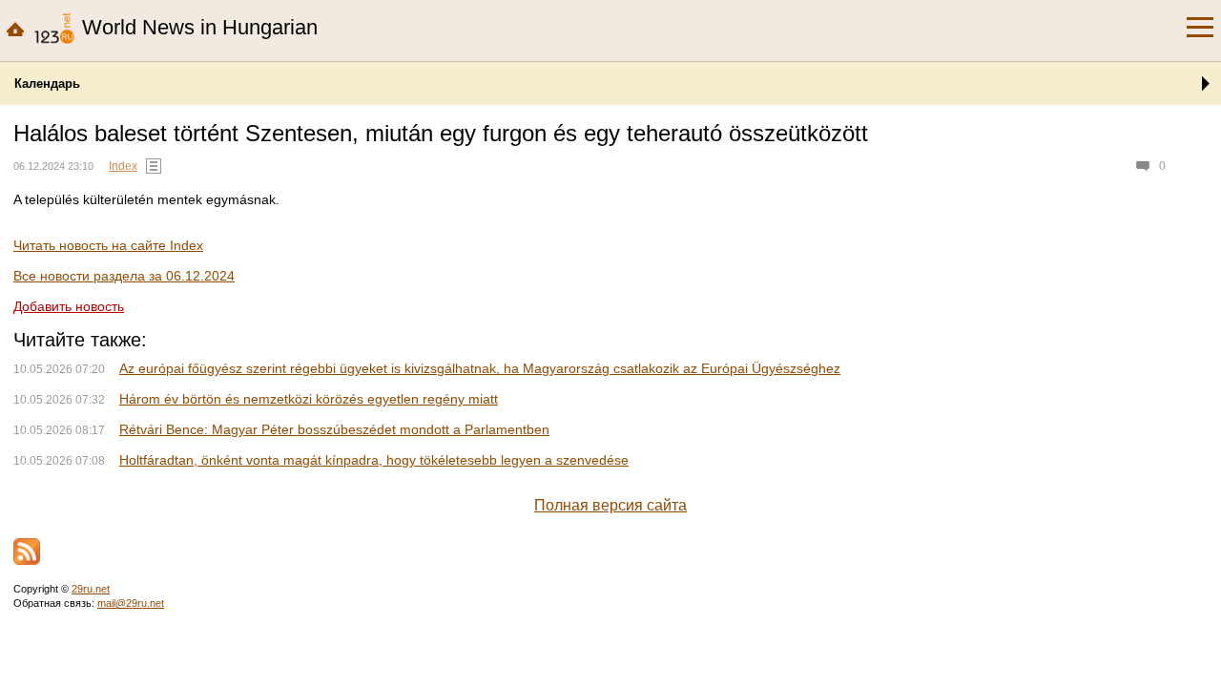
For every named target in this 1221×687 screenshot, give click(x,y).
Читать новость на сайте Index (108, 245)
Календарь (47, 83)
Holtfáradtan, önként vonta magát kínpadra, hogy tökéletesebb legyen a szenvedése (374, 460)
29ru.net (91, 588)
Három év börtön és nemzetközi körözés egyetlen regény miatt (308, 398)
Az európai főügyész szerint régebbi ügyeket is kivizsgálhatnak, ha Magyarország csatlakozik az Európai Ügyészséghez (479, 368)
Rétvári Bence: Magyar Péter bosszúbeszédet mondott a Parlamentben (334, 429)
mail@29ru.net (130, 603)
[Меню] (1200, 27)
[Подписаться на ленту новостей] (26, 551)
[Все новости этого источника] (153, 166)
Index (123, 166)
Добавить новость (68, 306)
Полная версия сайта (610, 505)
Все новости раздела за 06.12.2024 (124, 275)
